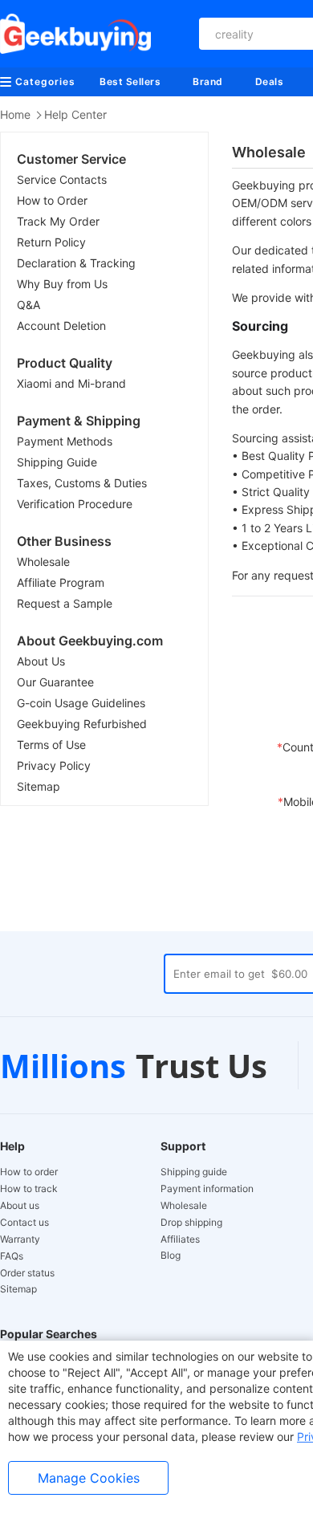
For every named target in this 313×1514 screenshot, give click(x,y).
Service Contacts (62, 179)
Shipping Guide (57, 462)
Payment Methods (64, 441)
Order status (27, 1273)
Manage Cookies (89, 1478)
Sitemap (38, 786)
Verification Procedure (74, 504)
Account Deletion (61, 325)
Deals (269, 81)
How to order (29, 1172)
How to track (29, 1189)
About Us (41, 661)
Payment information (207, 1189)
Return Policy (51, 242)
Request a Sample (64, 603)
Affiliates (180, 1239)
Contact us (24, 1222)
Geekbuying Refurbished (82, 724)
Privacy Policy (54, 765)
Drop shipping (191, 1222)
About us (19, 1205)
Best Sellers (130, 81)
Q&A (28, 304)
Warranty (20, 1239)
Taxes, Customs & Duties (82, 483)
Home (15, 114)
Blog (171, 1255)
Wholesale (43, 561)
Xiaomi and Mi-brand (71, 383)
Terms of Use (51, 744)
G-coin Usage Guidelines (81, 703)
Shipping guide (194, 1172)
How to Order (52, 200)
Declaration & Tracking (76, 263)
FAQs (11, 1256)
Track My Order (58, 221)
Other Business (64, 541)
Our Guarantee (55, 682)
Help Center (75, 114)
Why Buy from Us (62, 284)
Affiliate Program (60, 582)
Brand (208, 81)
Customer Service (71, 159)
